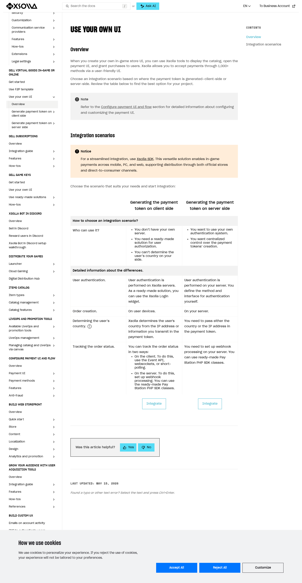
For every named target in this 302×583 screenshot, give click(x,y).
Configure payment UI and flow (126, 107)
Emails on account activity (27, 523)
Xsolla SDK (145, 159)
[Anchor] (125, 28)
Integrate (154, 403)
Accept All (176, 567)
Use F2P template (21, 89)
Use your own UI (20, 190)
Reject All (220, 567)
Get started (17, 82)
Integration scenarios (263, 44)
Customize (263, 567)
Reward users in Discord (26, 236)
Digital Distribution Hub (24, 279)
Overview (18, 104)
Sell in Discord (18, 228)
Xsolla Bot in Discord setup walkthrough (27, 245)
